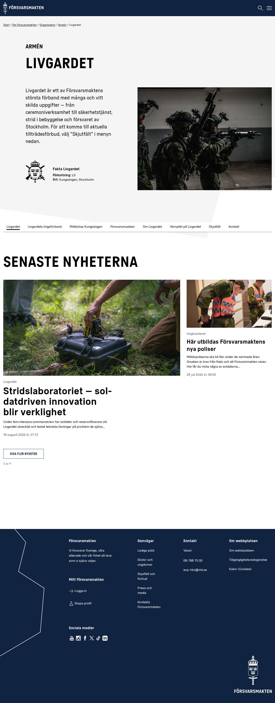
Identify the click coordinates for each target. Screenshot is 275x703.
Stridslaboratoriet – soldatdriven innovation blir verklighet (57, 402)
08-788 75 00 (193, 560)
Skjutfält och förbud (146, 577)
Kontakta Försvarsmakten (149, 605)
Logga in (80, 591)
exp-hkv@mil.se (195, 570)
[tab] (13, 227)
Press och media (145, 591)
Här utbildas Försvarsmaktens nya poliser (226, 345)
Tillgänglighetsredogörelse (248, 560)
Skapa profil (82, 603)
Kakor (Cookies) (240, 569)
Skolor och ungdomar (145, 562)
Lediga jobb (146, 550)
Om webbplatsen (241, 550)
